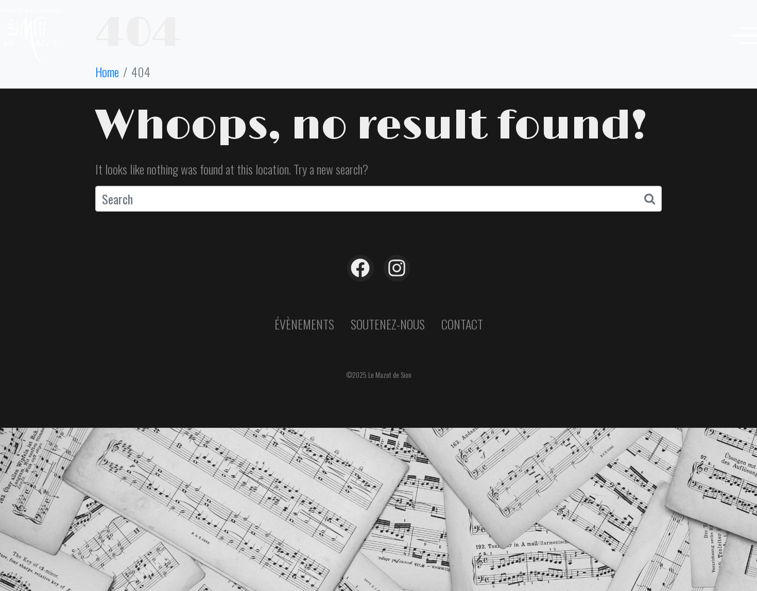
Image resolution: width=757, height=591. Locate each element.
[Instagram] (397, 268)
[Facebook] (360, 268)
